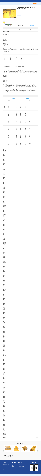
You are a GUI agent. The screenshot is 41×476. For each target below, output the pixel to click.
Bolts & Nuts (4, 467)
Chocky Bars (4, 468)
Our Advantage (9, 25)
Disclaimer (13, 466)
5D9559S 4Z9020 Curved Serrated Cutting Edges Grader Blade (32, 454)
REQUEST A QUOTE (35, 3)
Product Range (32, 25)
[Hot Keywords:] (38, 3)
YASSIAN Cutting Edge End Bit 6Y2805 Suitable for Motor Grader (24, 454)
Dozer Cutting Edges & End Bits (6, 464)
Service (12, 464)
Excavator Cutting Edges (5, 466)
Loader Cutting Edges (5, 465)
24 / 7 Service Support (14, 465)
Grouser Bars (4, 469)
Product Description (20, 25)
